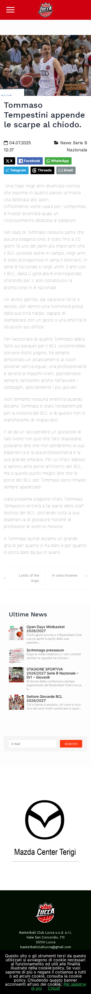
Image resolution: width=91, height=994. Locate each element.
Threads (45, 170)
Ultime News (28, 614)
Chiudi (54, 988)
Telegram (18, 170)
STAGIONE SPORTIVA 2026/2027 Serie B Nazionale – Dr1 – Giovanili (52, 673)
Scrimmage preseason (45, 650)
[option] (45, 828)
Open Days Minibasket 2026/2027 (46, 629)
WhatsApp (60, 161)
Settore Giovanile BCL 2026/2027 (44, 698)
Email (68, 170)
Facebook (32, 161)
